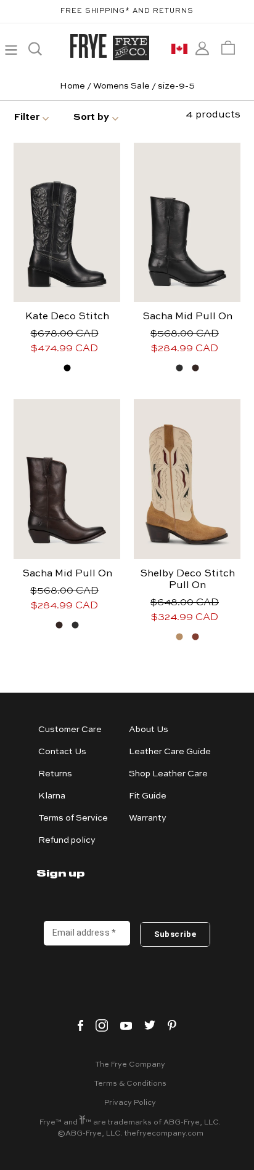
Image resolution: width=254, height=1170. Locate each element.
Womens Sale (121, 86)
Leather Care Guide (170, 751)
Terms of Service (73, 818)
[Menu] (11, 48)
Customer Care (70, 729)
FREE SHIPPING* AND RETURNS (127, 11)
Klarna (51, 796)
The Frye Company (130, 1065)
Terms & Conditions (130, 1084)
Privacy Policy (130, 1103)
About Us (148, 729)
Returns (55, 774)
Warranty (147, 818)
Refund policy (67, 840)
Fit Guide (147, 796)
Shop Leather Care (168, 774)
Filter (26, 117)
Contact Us (62, 751)
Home (72, 86)
